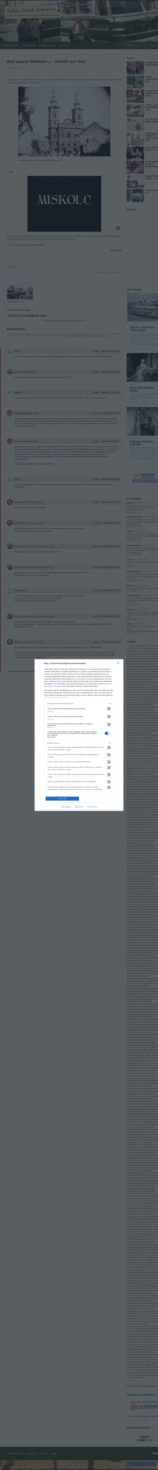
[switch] (108, 708)
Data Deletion (66, 807)
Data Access (79, 807)
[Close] (119, 663)
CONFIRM (62, 798)
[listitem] (79, 703)
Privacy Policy (92, 807)
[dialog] (79, 735)
